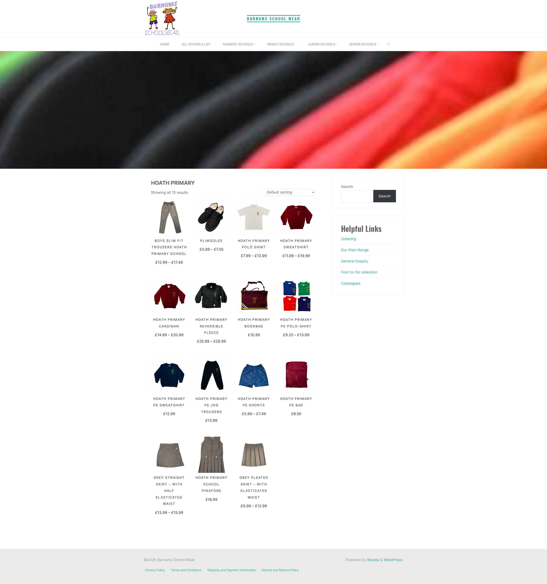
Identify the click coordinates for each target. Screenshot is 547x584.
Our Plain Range (355, 250)
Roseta (372, 560)
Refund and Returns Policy (280, 570)
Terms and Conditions (186, 570)
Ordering (348, 239)
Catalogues (350, 283)
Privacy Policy (155, 570)
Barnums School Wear (273, 18)
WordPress (393, 560)
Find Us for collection (359, 272)
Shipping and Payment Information (231, 570)
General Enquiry (354, 261)
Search (347, 187)
